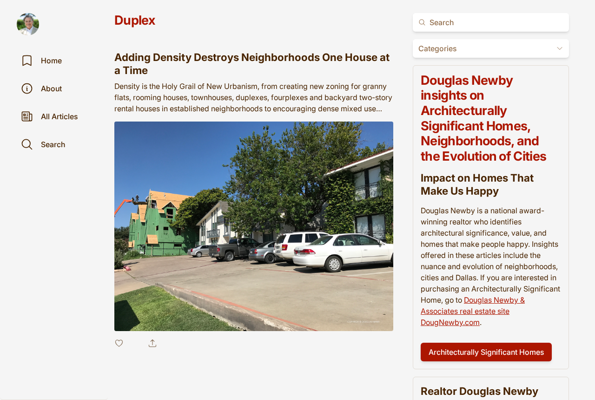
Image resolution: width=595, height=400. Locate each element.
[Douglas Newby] (28, 24)
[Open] (559, 48)
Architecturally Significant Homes (486, 352)
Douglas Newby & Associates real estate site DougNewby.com (473, 311)
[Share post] (152, 343)
